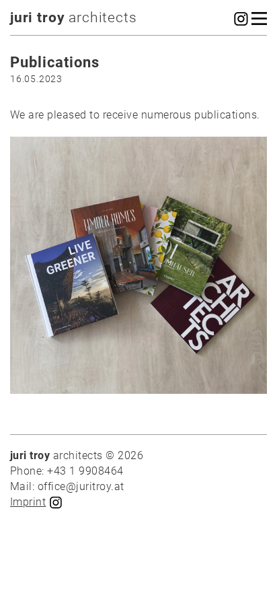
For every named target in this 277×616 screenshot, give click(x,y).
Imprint (28, 501)
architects (73, 17)
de (154, 325)
